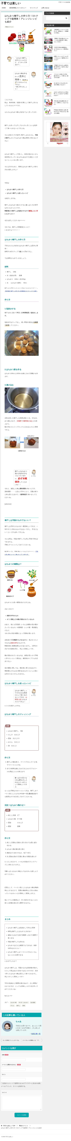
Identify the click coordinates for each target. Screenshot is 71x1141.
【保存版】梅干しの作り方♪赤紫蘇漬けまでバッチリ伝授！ (21, 291)
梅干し (18, 1005)
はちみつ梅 (13, 1002)
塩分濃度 (33, 1002)
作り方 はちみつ (23, 1002)
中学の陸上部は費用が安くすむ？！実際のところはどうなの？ (61, 102)
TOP (9, 1125)
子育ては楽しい (11, 3)
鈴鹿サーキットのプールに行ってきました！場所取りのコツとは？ (61, 58)
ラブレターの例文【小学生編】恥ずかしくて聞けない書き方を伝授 (61, 76)
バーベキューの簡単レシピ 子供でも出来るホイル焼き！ (32, 1040)
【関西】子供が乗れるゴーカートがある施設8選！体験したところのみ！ (61, 40)
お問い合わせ (45, 8)
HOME (4, 8)
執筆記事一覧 (35, 1034)
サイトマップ (34, 8)
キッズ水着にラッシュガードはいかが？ (12, 1040)
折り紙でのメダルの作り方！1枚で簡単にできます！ (61, 84)
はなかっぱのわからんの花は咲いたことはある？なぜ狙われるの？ (61, 93)
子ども (12, 1005)
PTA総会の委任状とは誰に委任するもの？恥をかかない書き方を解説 (61, 111)
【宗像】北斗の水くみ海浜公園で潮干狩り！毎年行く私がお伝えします (61, 67)
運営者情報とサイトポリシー (17, 8)
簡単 (24, 1005)
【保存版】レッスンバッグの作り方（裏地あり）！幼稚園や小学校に (61, 31)
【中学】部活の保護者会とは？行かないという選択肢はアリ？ (61, 49)
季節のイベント (9, 27)
